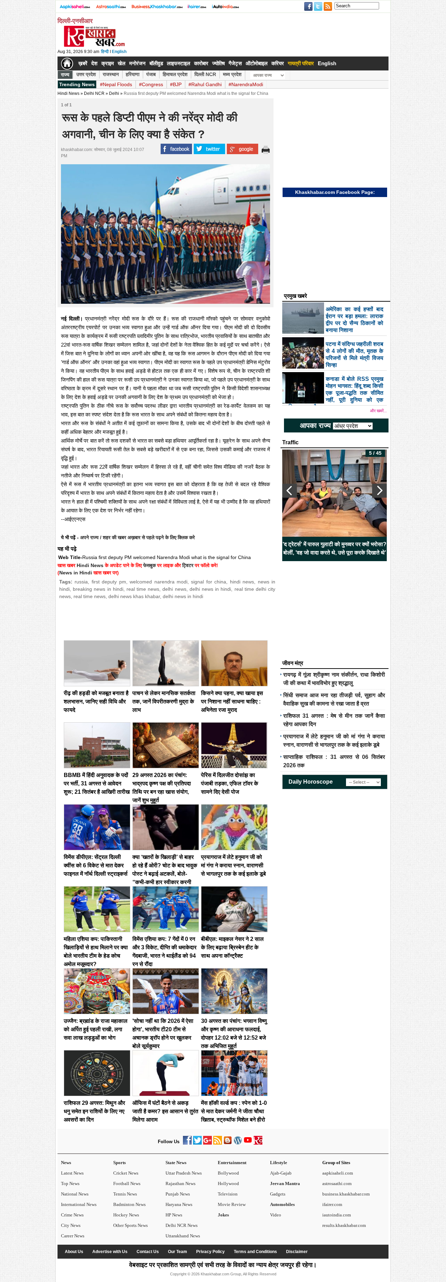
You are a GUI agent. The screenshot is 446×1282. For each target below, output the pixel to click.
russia (81, 582)
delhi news (174, 589)
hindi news (242, 582)
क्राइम (107, 63)
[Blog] (227, 1143)
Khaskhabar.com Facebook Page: (335, 192)
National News (75, 1194)
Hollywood (228, 1183)
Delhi (114, 93)
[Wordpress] (237, 1143)
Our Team (177, 1251)
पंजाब (151, 74)
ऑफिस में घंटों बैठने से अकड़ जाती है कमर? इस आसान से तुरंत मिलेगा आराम (165, 1111)
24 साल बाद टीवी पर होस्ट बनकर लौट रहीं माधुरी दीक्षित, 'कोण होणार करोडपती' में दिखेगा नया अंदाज (334, 548)
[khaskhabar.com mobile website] (258, 1143)
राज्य (65, 74)
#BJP (176, 84)
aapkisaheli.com (337, 1173)
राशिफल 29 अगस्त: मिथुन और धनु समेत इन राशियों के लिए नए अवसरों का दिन (94, 1111)
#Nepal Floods (116, 84)
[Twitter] (197, 1143)
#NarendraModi (246, 84)
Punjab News (178, 1194)
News (66, 1162)
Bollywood (228, 1173)
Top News (70, 1183)
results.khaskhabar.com (344, 1225)
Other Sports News (130, 1225)
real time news (142, 589)
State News (176, 1162)
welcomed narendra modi (158, 582)
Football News (126, 1183)
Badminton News (129, 1204)
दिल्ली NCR (205, 74)
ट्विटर (187, 565)
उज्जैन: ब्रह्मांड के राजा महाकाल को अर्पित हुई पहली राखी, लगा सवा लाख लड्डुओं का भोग (96, 1029)
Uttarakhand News (183, 1235)
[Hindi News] (94, 45)
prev (289, 491)
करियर (277, 63)
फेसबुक (149, 565)
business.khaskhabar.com (346, 1194)
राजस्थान (111, 74)
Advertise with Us (110, 1251)
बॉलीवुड (156, 63)
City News (70, 1225)
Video (275, 1214)
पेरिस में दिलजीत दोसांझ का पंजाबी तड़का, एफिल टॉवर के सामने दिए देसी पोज (229, 783)
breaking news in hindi (98, 589)
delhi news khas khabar (134, 596)
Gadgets (277, 1194)
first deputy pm (109, 582)
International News (79, 1204)
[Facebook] (187, 1143)
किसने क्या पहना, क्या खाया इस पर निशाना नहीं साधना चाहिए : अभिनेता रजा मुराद (232, 701)
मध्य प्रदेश (232, 74)
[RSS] (217, 1143)
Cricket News (125, 1173)
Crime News (72, 1214)
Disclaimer (297, 1251)
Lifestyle (278, 1162)
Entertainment (232, 1162)
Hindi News (68, 93)
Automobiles (282, 1204)
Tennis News (125, 1194)
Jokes (223, 1214)
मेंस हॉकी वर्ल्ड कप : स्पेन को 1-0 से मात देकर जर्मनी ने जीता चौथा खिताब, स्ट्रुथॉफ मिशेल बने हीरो (234, 1111)
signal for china (208, 582)
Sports (119, 1162)
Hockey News (126, 1214)
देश (94, 63)
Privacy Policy (210, 1251)
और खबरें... (378, 410)
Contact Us (148, 1251)
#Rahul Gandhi (205, 84)
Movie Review (232, 1204)
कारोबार (201, 63)
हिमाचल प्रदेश (175, 74)
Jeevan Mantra (285, 1183)
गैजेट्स (235, 63)
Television (228, 1194)
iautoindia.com (336, 1214)
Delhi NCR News (182, 1225)
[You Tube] (248, 1143)
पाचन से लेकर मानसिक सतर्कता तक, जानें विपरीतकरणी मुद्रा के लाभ (163, 701)
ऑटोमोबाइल (257, 63)
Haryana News (179, 1204)
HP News (174, 1214)
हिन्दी (105, 51)
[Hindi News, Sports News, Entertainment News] (67, 63)
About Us (74, 1251)
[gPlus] (207, 1143)
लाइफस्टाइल (178, 63)
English (119, 51)
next (379, 491)
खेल (121, 63)
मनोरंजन (137, 63)
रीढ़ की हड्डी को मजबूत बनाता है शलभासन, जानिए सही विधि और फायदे (96, 701)
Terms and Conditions (255, 1251)
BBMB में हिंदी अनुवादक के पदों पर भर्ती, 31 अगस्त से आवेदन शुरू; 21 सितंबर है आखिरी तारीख (97, 783)
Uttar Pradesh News (184, 1173)
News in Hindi (75, 572)
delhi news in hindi (210, 589)
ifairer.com (332, 1204)
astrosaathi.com (337, 1183)
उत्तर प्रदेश (86, 74)
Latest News (72, 1173)
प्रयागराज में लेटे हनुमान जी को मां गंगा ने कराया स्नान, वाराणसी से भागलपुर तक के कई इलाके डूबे (233, 865)
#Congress (151, 84)
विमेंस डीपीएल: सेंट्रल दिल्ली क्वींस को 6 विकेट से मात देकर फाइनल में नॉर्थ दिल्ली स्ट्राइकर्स (96, 865)
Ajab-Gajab (281, 1173)
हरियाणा (132, 74)
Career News (72, 1235)
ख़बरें (82, 63)
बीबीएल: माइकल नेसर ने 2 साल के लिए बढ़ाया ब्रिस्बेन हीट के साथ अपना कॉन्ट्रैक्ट (232, 947)
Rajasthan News (180, 1183)
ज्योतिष (218, 63)
